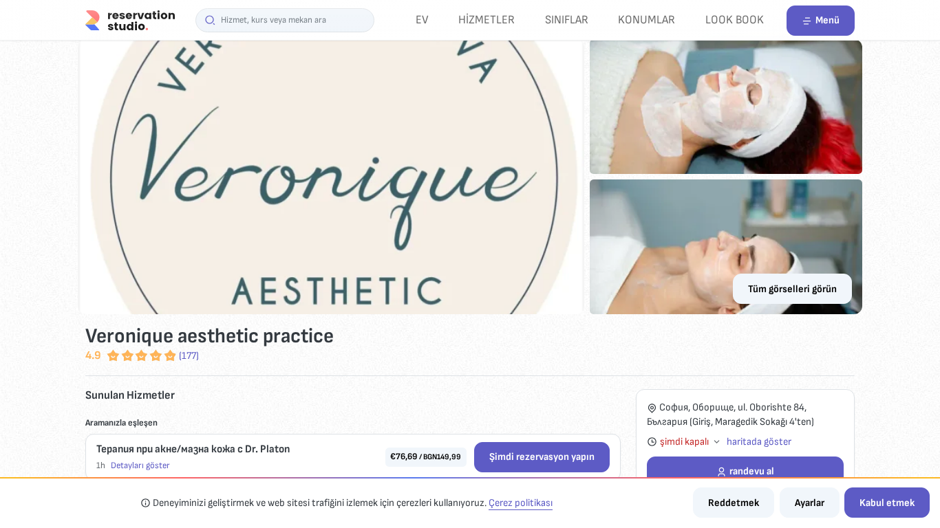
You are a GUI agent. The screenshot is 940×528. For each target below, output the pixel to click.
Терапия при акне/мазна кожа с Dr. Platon (193, 449)
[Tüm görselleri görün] (470, 176)
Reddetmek (733, 502)
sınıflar (566, 19)
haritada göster (759, 441)
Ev (422, 19)
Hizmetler (486, 19)
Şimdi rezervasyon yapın (542, 456)
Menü (827, 20)
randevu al (751, 471)
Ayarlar (809, 502)
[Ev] (130, 20)
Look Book (734, 19)
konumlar (646, 19)
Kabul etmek (887, 502)
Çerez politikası (521, 502)
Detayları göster (140, 465)
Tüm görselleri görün (792, 289)
